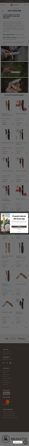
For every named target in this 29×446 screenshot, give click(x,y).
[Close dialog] (27, 214)
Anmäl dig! (19, 226)
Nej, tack (19, 231)
